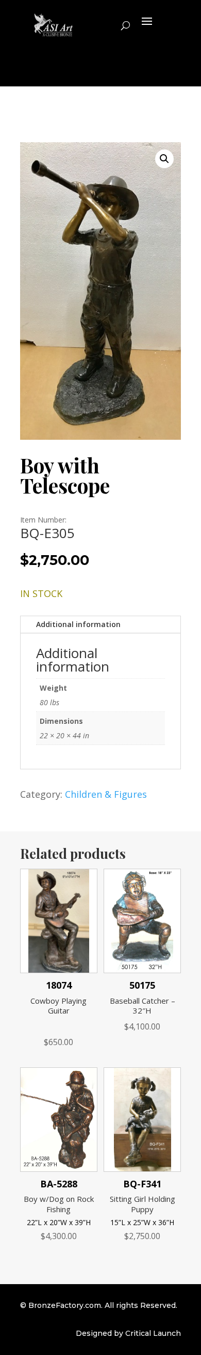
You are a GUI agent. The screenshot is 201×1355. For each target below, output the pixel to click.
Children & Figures (106, 794)
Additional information (78, 624)
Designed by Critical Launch (128, 1333)
